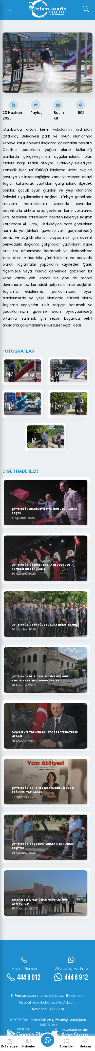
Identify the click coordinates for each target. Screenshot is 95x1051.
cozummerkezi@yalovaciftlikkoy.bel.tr (47, 995)
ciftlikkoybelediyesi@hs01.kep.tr (47, 1002)
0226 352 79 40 (48, 1009)
